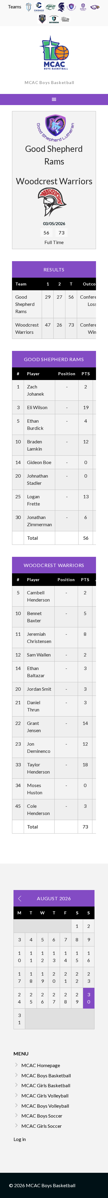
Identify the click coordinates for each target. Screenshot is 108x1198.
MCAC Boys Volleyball (45, 1106)
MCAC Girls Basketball (45, 1085)
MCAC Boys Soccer (41, 1115)
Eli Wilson (37, 407)
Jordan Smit (39, 689)
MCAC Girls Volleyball (44, 1095)
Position (66, 373)
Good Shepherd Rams (24, 304)
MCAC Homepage (40, 1065)
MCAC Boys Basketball (49, 82)
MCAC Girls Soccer (41, 1126)
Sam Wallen (39, 654)
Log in (20, 1139)
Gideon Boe (39, 462)
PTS (86, 373)
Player (33, 373)
